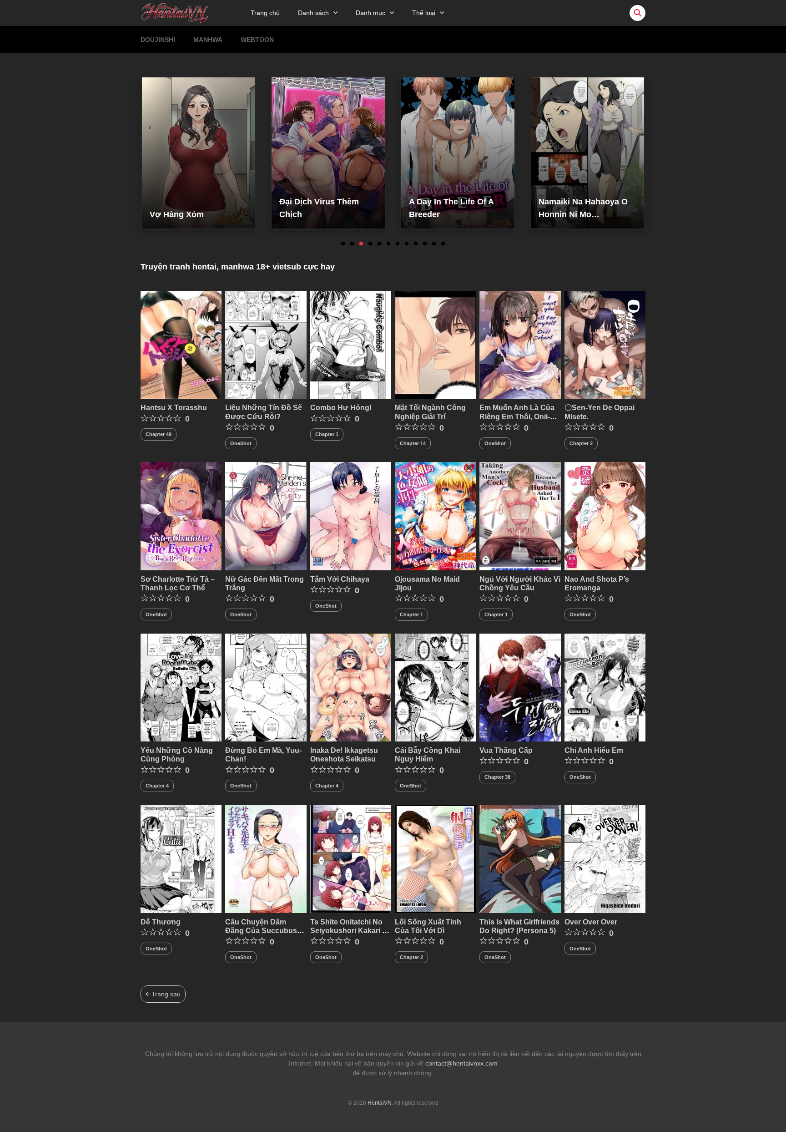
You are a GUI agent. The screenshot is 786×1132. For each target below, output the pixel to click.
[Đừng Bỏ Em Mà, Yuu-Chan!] (265, 686)
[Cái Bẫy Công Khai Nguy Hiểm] (435, 686)
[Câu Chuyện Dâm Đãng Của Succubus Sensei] (265, 858)
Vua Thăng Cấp (506, 750)
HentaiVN (380, 1103)
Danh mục (370, 12)
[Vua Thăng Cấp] (519, 686)
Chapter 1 (326, 434)
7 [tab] (397, 244)
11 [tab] (433, 244)
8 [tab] (406, 244)
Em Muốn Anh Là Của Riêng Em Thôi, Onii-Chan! (516, 416)
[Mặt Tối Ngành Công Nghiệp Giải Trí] (435, 344)
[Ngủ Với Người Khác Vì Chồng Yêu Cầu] (519, 515)
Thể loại (423, 12)
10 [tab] (424, 244)
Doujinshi (158, 39)
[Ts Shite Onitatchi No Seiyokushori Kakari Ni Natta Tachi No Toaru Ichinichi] (350, 858)
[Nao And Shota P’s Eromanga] (604, 515)
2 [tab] (352, 244)
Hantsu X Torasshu (174, 407)
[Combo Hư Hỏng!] (350, 344)
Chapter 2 (581, 443)
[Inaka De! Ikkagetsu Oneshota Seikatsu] (350, 686)
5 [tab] (379, 244)
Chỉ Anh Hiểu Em (593, 750)
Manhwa (207, 39)
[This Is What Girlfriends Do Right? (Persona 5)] (519, 858)
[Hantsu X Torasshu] (181, 344)
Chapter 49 (158, 434)
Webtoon (257, 39)
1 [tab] (343, 244)
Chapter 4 (157, 785)
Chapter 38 (497, 777)
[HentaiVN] (175, 12)
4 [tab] (370, 244)
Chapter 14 (413, 443)
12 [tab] (443, 244)
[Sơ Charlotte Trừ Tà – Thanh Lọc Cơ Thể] (181, 515)
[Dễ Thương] (181, 858)
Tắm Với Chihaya (339, 579)
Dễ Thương (161, 922)
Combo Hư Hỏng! (341, 407)
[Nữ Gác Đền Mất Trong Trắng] (265, 515)
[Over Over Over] (604, 858)
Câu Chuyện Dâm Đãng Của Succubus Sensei (261, 930)
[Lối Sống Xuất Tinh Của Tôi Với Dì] (435, 858)
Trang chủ (265, 12)
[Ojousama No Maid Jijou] (435, 515)
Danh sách (313, 12)
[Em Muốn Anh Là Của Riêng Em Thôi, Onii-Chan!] (519, 344)
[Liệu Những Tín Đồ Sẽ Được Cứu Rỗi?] (265, 344)
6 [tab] (388, 244)
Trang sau (165, 994)
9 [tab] (415, 244)
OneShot (241, 443)
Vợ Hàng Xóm (177, 214)
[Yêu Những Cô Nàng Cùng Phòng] (181, 686)
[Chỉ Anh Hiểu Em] (604, 686)
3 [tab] (361, 244)
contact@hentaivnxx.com (461, 1063)
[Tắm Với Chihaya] (350, 515)
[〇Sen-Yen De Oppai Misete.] (604, 344)
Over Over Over (590, 922)
